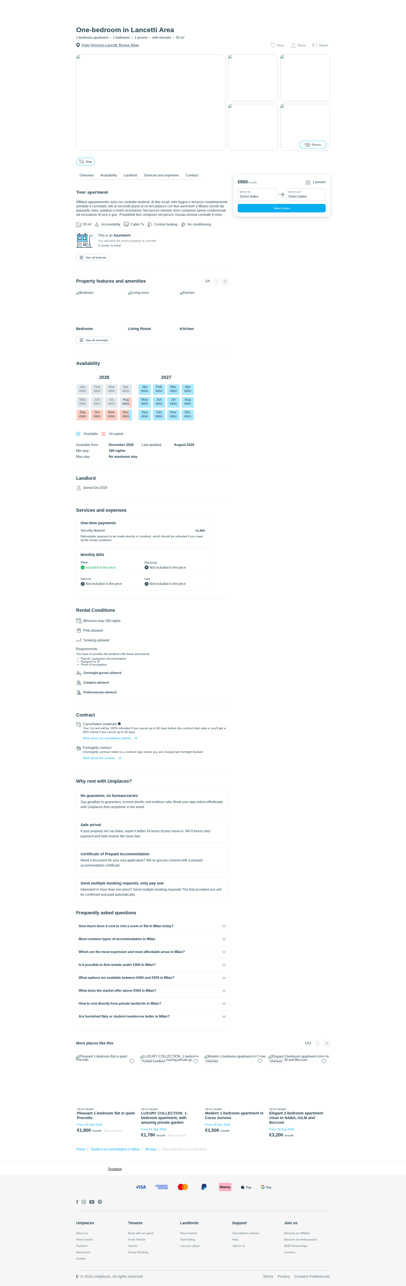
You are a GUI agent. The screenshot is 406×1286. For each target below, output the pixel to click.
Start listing (187, 1239)
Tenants (135, 1223)
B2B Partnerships (295, 1245)
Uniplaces (85, 1223)
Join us (291, 1223)
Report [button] (323, 45)
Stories (132, 1245)
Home (80, 1149)
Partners (82, 1245)
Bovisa (151, 1149)
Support (239, 1223)
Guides (81, 1258)
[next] (132, 1080)
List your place (190, 1245)
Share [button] (302, 45)
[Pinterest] (100, 1202)
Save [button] (280, 45)
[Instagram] (84, 1202)
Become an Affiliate (297, 1233)
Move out (295, 192)
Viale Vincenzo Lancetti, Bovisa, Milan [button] (110, 45)
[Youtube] (91, 1202)
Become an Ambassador (300, 1239)
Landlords (189, 1223)
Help (235, 1239)
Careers (289, 1252)
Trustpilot (115, 1169)
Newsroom (83, 1252)
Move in (245, 192)
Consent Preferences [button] (312, 1276)
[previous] (82, 1080)
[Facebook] (77, 1202)
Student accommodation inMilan (115, 1149)
